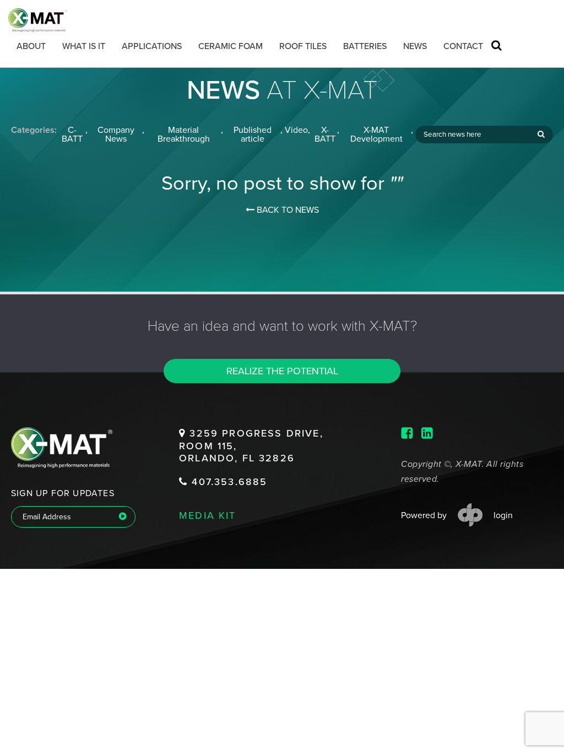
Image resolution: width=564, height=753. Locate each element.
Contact (463, 46)
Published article (253, 134)
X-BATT (324, 134)
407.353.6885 (227, 482)
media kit (207, 514)
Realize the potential (282, 371)
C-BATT (72, 134)
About (31, 46)
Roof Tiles (303, 46)
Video (296, 130)
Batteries (365, 46)
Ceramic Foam (230, 46)
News (415, 46)
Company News (115, 134)
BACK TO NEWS (286, 210)
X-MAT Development (376, 134)
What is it (83, 46)
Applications (152, 46)
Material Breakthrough (184, 134)
